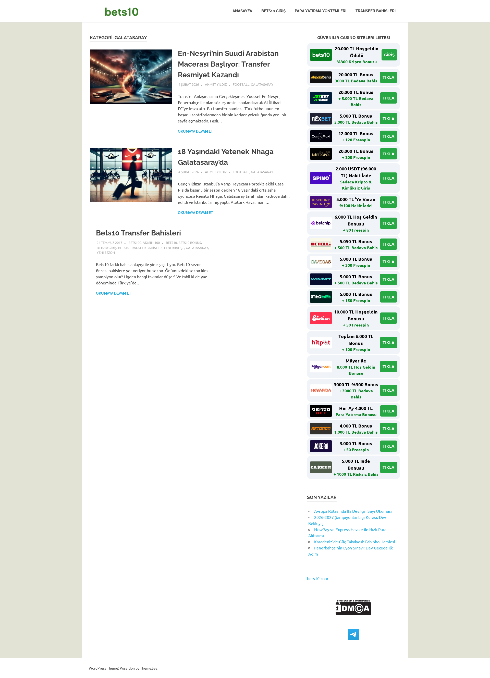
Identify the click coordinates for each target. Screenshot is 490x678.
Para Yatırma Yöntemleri (320, 11)
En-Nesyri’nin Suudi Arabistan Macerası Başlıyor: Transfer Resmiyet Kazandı (228, 64)
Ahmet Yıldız (216, 84)
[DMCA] (354, 613)
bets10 (171, 242)
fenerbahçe (174, 247)
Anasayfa (242, 11)
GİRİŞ (389, 54)
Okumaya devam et (195, 131)
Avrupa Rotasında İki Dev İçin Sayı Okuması (353, 510)
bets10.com (317, 578)
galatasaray (262, 84)
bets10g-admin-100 (144, 242)
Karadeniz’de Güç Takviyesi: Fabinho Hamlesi (354, 541)
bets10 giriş (107, 247)
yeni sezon (106, 252)
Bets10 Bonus (189, 242)
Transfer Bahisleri (376, 11)
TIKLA (389, 77)
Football (241, 84)
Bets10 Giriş (273, 11)
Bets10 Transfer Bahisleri (138, 233)
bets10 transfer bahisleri (140, 247)
